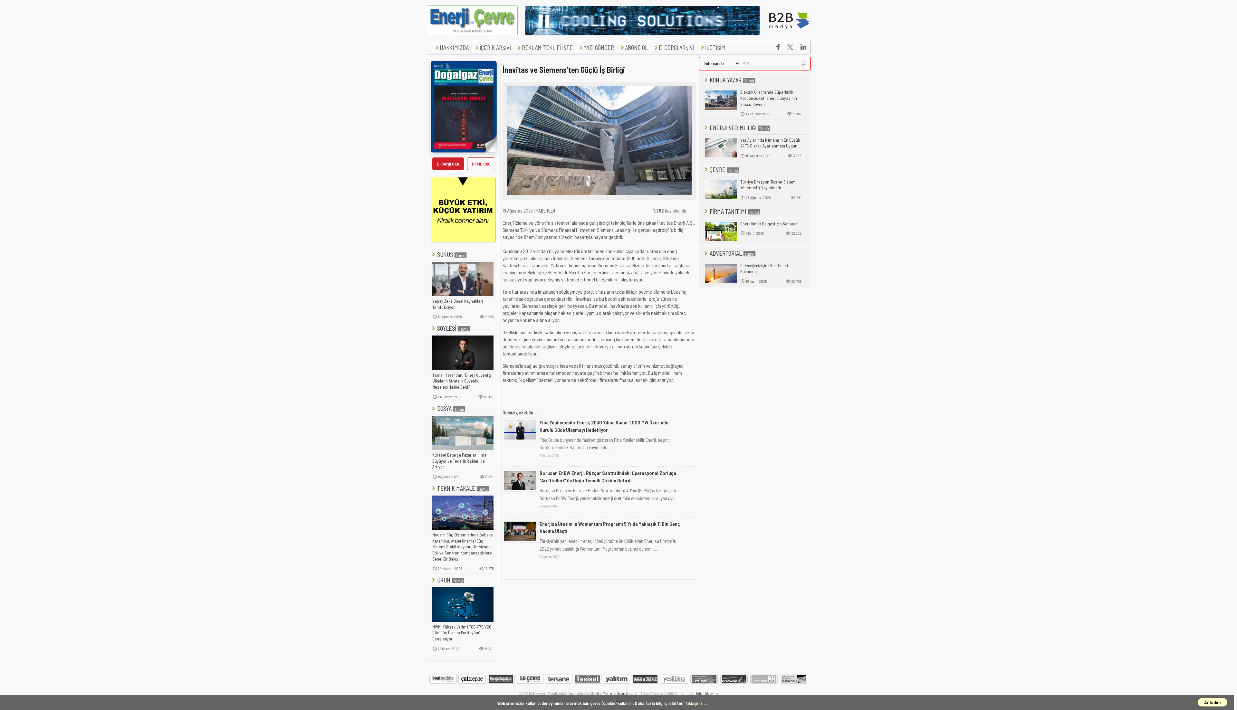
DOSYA (444, 408)
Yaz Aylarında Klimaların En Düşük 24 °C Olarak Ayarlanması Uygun (770, 143)
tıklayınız (694, 703)
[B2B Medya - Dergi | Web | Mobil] (789, 33)
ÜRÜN (444, 580)
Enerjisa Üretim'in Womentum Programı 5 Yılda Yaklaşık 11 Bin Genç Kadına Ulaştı (610, 527)
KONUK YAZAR (725, 80)
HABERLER (545, 210)
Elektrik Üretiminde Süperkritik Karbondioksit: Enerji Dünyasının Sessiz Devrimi (768, 98)
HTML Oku (481, 163)
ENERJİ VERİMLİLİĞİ (733, 127)
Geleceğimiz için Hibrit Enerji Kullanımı (764, 268)
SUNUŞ (445, 254)
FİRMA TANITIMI (728, 211)
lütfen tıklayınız (707, 693)
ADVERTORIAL (725, 253)
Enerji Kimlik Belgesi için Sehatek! (769, 223)
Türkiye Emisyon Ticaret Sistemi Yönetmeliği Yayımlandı (768, 185)
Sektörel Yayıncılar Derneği (609, 693)
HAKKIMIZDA (454, 47)
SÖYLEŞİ (446, 328)
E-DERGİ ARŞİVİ (676, 47)
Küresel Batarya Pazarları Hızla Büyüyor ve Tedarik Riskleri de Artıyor (459, 460)
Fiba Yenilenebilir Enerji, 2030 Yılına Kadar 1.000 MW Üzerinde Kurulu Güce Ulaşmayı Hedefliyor (604, 425)
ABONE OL (636, 47)
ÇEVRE (717, 169)
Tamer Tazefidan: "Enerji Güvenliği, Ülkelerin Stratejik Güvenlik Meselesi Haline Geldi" (462, 381)
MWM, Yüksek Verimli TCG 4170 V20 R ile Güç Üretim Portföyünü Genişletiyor (461, 632)
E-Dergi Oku (448, 163)
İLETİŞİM (715, 47)
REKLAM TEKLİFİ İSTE (547, 47)
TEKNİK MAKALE (456, 488)
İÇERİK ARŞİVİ (495, 47)
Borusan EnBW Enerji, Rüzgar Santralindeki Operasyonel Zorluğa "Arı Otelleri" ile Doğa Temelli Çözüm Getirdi (608, 476)
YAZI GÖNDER (599, 47)
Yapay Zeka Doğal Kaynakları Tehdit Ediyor (457, 304)
